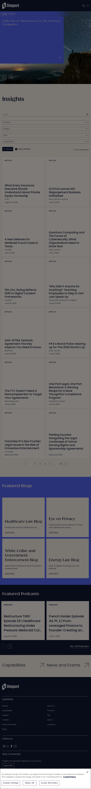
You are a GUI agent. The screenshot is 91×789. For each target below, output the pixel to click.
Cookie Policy (69, 777)
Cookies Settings (11, 783)
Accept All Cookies (49, 783)
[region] (45, 779)
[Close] (87, 772)
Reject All (29, 783)
